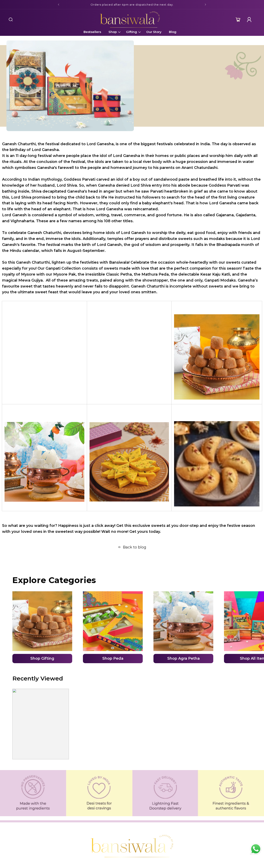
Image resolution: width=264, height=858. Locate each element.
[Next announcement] (205, 4)
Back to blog (134, 547)
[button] (10, 19)
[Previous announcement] (58, 4)
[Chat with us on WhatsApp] (256, 849)
